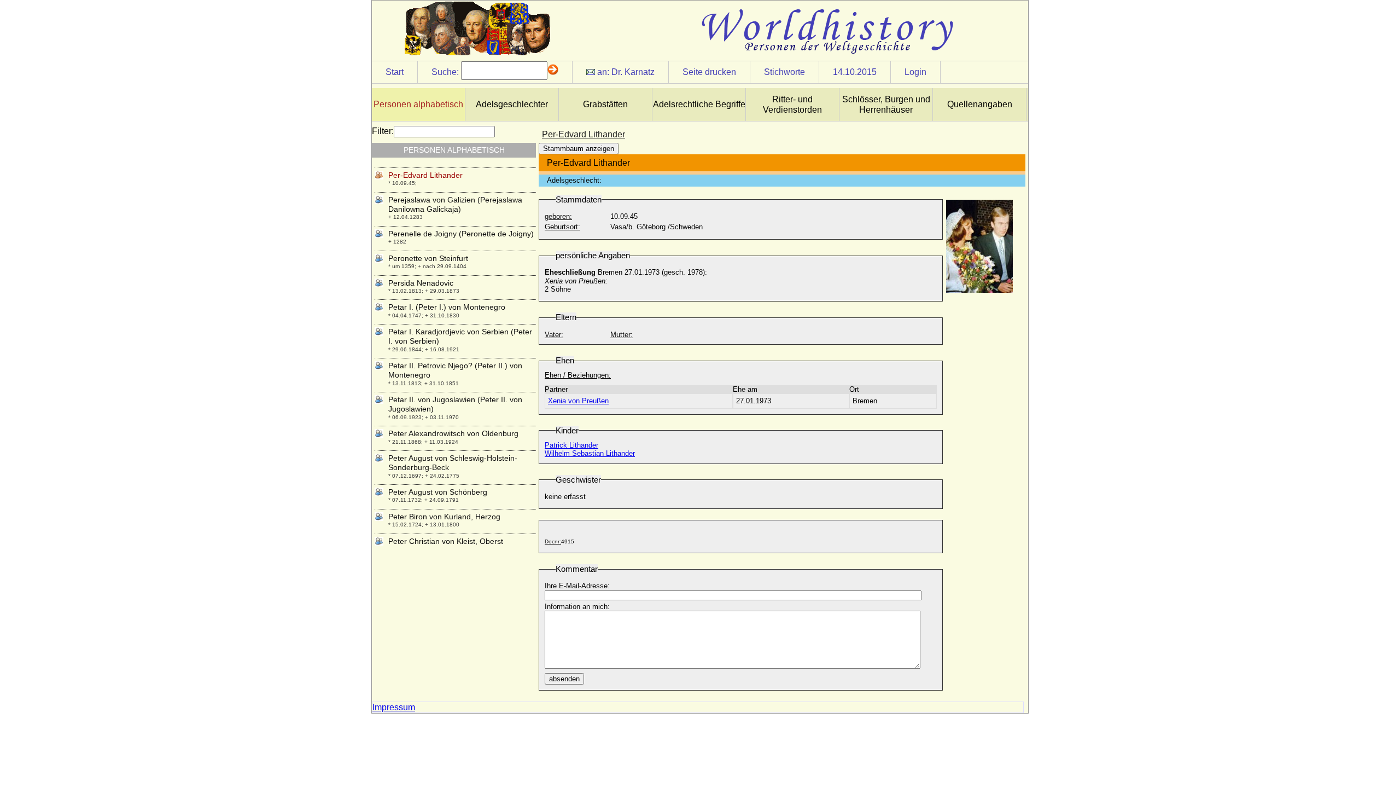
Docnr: (553, 541)
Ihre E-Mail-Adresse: (577, 586)
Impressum (393, 707)
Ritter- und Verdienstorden (792, 104)
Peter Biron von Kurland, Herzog (444, 516)
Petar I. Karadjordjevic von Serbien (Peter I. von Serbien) (460, 336)
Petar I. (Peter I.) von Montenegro (446, 307)
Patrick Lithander (571, 445)
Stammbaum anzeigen (578, 148)
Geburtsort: (562, 227)
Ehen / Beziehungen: (578, 375)
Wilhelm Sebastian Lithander (590, 453)
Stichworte (784, 72)
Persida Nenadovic (420, 283)
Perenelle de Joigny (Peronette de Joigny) (461, 233)
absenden (564, 679)
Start (395, 72)
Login (915, 72)
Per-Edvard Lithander (425, 175)
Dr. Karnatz (633, 72)
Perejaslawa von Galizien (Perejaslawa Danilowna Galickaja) (455, 204)
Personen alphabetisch (418, 104)
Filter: (383, 131)
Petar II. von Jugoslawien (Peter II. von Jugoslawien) (455, 404)
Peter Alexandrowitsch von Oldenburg (453, 433)
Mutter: (621, 335)
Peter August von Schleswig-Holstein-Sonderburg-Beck (452, 463)
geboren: (558, 216)
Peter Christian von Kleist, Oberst (445, 541)
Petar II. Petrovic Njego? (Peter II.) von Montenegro (455, 370)
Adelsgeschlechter (512, 104)
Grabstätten (605, 104)
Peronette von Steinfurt (428, 258)
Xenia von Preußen (578, 401)
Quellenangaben (979, 104)
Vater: (554, 335)
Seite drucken (709, 72)
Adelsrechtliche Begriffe (699, 104)
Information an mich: (577, 606)
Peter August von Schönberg (437, 492)
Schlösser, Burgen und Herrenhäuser (886, 104)
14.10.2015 (855, 72)
